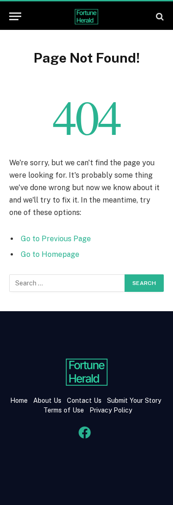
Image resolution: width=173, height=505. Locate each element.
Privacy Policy (110, 410)
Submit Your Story (133, 400)
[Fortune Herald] (86, 16)
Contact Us (85, 400)
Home (19, 400)
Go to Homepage (50, 254)
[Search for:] (67, 283)
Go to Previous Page (56, 238)
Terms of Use (63, 410)
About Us (47, 400)
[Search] (159, 16)
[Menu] (15, 16)
